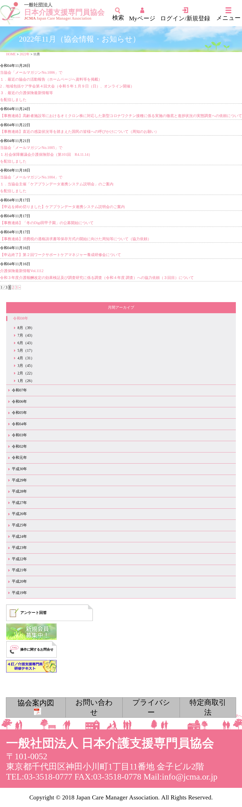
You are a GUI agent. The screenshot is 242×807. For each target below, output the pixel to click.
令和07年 (19, 390)
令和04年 (19, 424)
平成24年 (19, 536)
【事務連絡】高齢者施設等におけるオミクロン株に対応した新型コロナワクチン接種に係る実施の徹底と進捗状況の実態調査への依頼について (121, 116)
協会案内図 (35, 703)
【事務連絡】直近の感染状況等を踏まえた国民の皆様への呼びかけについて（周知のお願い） (79, 132)
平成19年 (19, 593)
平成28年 (19, 491)
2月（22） (26, 373)
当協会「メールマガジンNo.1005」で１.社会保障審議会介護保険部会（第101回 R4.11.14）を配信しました (46, 154)
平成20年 (19, 581)
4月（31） (26, 358)
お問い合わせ (94, 707)
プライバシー (151, 707)
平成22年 (19, 559)
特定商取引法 (208, 707)
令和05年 (19, 413)
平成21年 (19, 570)
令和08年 (20, 318)
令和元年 (19, 458)
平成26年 (19, 514)
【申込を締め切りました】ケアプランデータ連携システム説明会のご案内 (62, 207)
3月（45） (26, 366)
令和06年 (19, 401)
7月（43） (26, 335)
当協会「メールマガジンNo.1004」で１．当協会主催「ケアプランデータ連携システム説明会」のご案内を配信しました (56, 184)
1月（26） (26, 381)
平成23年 (19, 548)
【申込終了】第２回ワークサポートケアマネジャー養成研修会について (60, 255)
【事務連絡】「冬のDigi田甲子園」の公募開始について (47, 223)
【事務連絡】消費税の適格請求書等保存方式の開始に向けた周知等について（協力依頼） (75, 239)
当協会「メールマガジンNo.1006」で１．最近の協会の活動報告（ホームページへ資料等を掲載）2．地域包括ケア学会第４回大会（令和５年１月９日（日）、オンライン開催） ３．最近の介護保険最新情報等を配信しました (67, 86)
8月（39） (26, 328)
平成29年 (19, 480)
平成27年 (19, 503)
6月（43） (26, 343)
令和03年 (19, 435)
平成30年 (19, 469)
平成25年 (19, 525)
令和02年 (19, 446)
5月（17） (26, 350)
